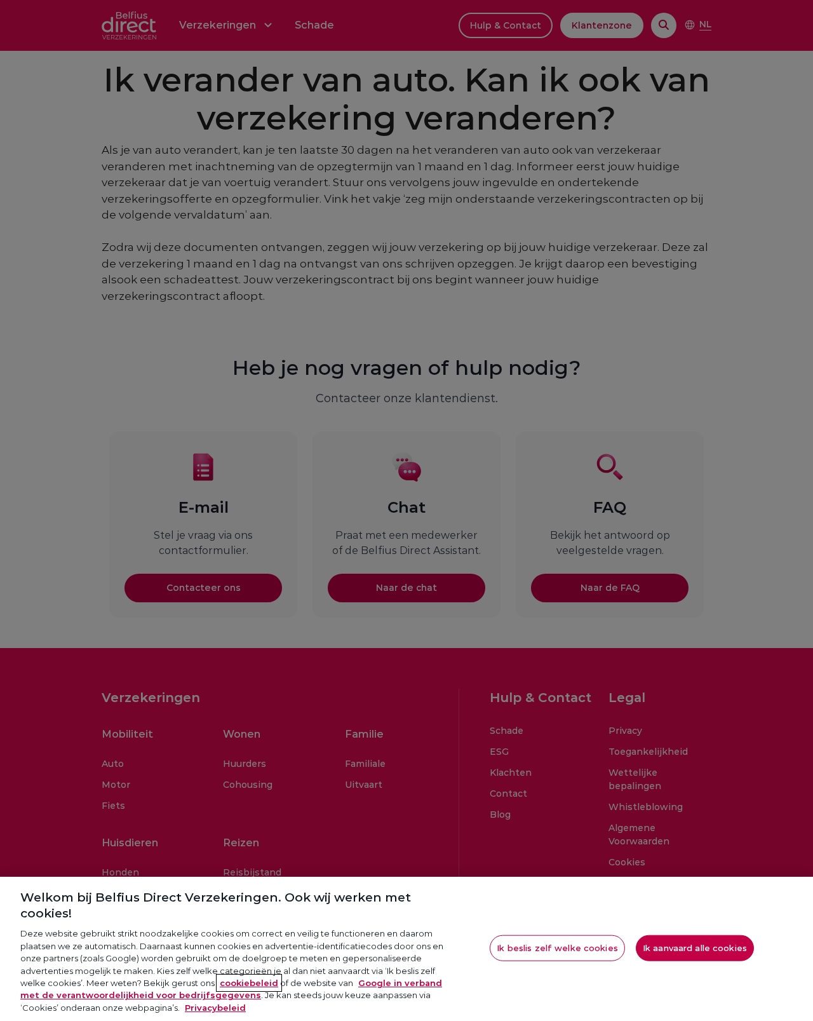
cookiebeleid (249, 983)
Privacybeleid (215, 1008)
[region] (406, 949)
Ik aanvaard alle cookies (695, 947)
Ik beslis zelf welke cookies (557, 947)
